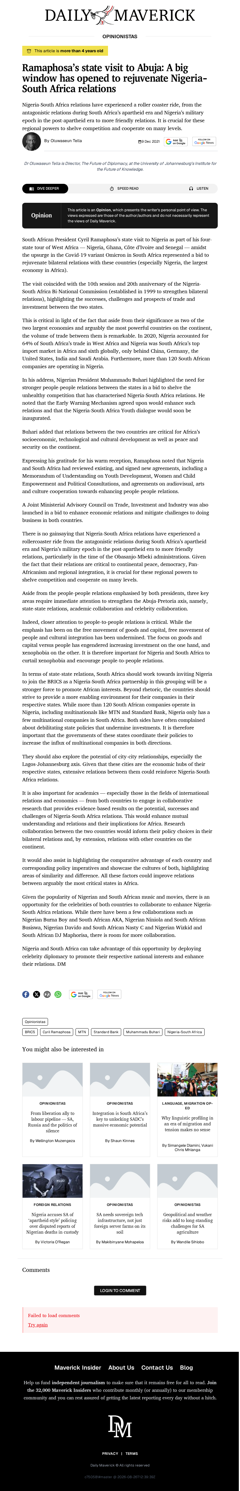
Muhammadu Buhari (143, 1032)
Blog (186, 1367)
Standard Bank (106, 1032)
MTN (82, 1032)
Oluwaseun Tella (66, 140)
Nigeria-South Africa (184, 1032)
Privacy (110, 1453)
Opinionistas (35, 1021)
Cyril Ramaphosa (57, 1032)
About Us (121, 1367)
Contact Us (157, 1367)
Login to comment (120, 1290)
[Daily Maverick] (120, 15)
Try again (38, 1324)
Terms (132, 1453)
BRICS (30, 1032)
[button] (176, 141)
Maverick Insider (77, 1367)
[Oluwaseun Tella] (31, 141)
